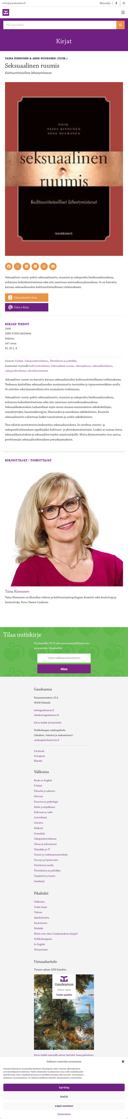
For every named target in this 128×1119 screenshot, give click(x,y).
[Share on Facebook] (8, 266)
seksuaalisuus (83, 366)
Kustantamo (40, 923)
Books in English (43, 780)
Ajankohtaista (41, 917)
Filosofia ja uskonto (44, 791)
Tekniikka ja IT (42, 849)
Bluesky (38, 760)
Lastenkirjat (40, 817)
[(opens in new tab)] (64, 1012)
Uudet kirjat (40, 907)
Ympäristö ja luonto (45, 876)
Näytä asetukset (64, 1105)
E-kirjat (19, 361)
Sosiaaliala (39, 833)
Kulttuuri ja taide (43, 812)
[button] (123, 1061)
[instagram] (124, 3)
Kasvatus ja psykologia (46, 801)
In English (39, 944)
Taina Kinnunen (17, 591)
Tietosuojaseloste (64, 1114)
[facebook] (116, 3)
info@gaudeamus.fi (14, 3)
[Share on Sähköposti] (53, 266)
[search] (120, 25)
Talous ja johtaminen (45, 844)
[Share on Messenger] (35, 266)
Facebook (39, 751)
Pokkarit (38, 828)
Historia (38, 796)
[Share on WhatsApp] (44, 266)
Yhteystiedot (41, 949)
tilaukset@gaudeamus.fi (46, 715)
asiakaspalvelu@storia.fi (46, 740)
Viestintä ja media (44, 865)
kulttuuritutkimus (39, 366)
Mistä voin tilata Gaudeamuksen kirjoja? (56, 933)
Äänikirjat (39, 881)
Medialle (38, 928)
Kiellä (64, 1096)
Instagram (39, 756)
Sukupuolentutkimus (36, 361)
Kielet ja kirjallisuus (44, 807)
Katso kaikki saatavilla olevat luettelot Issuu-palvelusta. (64, 1055)
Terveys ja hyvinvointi (46, 860)
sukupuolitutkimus (15, 370)
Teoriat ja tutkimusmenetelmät (51, 854)
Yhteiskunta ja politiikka (63, 361)
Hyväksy (64, 1087)
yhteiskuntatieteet (38, 370)
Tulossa (38, 912)
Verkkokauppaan (43, 939)
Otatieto (38, 822)
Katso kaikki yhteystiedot (48, 722)
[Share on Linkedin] (26, 266)
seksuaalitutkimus (102, 366)
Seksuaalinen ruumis (62, 366)
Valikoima (39, 901)
